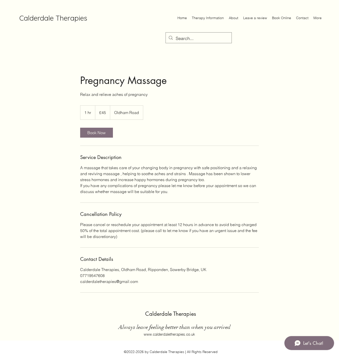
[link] (96, 133)
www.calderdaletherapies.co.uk (169, 334)
